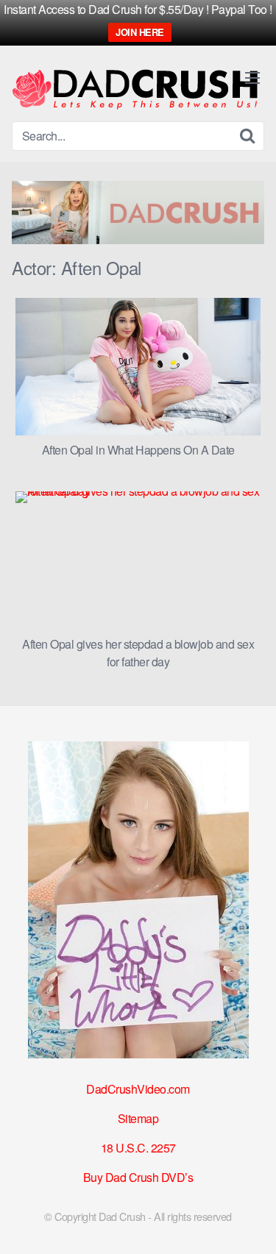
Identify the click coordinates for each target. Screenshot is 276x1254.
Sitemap (138, 1118)
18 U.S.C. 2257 (138, 1147)
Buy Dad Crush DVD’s (138, 1177)
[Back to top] (250, 1221)
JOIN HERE (140, 32)
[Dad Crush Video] (135, 89)
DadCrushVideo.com (138, 1088)
